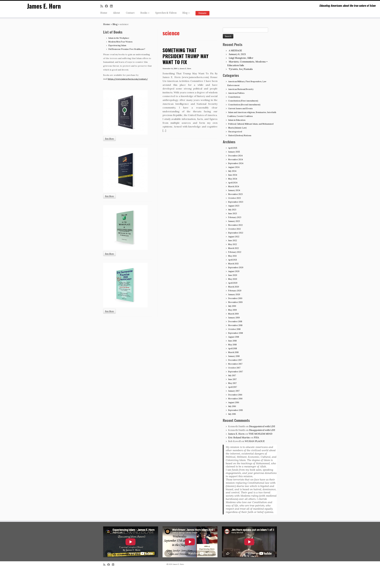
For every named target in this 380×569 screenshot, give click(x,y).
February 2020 (234, 290)
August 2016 (233, 402)
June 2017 (232, 379)
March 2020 (233, 287)
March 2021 (233, 263)
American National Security (241, 89)
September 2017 (235, 371)
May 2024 (232, 179)
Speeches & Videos (165, 12)
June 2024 (232, 175)
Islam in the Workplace (118, 38)
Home (103, 12)
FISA (256, 437)
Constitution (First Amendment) (243, 101)
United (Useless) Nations (239, 135)
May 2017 (232, 383)
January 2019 (234, 317)
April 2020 (232, 283)
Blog (185, 12)
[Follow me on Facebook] (107, 6)
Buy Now (109, 138)
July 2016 (232, 406)
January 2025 (234, 152)
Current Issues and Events (240, 108)
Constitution (234, 97)
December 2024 (235, 155)
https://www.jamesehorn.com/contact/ (128, 79)
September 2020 (235, 267)
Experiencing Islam (117, 45)
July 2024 (232, 171)
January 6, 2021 (237, 54)
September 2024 (235, 163)
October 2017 (234, 368)
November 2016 (235, 398)
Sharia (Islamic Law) (237, 128)
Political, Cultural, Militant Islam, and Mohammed (250, 124)
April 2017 (232, 387)
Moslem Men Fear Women (120, 41)
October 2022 (234, 229)
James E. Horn (44, 5)
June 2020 (232, 275)
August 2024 (233, 167)
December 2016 (235, 395)
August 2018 (233, 337)
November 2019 (235, 302)
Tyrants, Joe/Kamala (241, 68)
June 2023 (232, 213)
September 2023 (235, 202)
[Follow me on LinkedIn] (112, 6)
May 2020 (232, 279)
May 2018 (232, 344)
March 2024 (233, 186)
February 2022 (234, 252)
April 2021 (232, 260)
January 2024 (234, 190)
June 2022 (232, 240)
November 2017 (235, 364)
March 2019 (233, 314)
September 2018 (235, 333)
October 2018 (234, 329)
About (116, 12)
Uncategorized (235, 131)
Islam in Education (236, 120)
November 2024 (235, 159)
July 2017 (232, 375)
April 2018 (232, 348)
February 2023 (234, 217)
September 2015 (235, 410)
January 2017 (234, 391)
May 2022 (232, 244)
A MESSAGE (235, 50)
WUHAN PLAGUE (255, 441)
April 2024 (232, 182)
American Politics (236, 93)
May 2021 (232, 256)
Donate (202, 13)
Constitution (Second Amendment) (244, 104)
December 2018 (235, 321)
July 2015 (232, 414)
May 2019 (232, 310)
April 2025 (232, 148)
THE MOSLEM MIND (260, 433)
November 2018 (235, 325)
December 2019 (235, 298)
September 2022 (235, 233)
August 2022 (233, 236)
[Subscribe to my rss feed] (102, 6)
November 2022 (235, 225)
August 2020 (233, 271)
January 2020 (234, 294)
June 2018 (232, 341)
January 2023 (234, 221)
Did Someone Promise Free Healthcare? (126, 49)
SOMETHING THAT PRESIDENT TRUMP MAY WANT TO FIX (185, 56)
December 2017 (235, 360)
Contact (130, 12)
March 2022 (233, 248)
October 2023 (234, 198)
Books (144, 12)
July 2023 (232, 209)
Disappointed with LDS (262, 426)
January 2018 (234, 356)
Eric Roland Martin (239, 437)
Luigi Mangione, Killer (241, 57)
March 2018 (233, 352)
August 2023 (233, 206)
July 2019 (232, 306)
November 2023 (235, 194)
